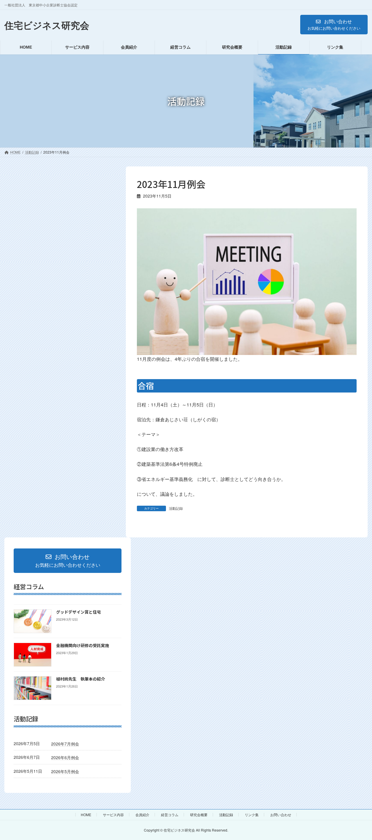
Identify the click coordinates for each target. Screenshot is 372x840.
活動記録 (176, 508)
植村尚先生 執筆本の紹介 (80, 679)
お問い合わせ (280, 814)
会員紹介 (142, 814)
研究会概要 (199, 814)
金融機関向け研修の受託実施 (82, 645)
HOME (86, 814)
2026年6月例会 (65, 757)
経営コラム (169, 814)
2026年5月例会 (65, 771)
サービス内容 (113, 814)
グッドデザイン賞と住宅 (78, 612)
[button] (334, 24)
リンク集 (252, 814)
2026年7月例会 (65, 743)
